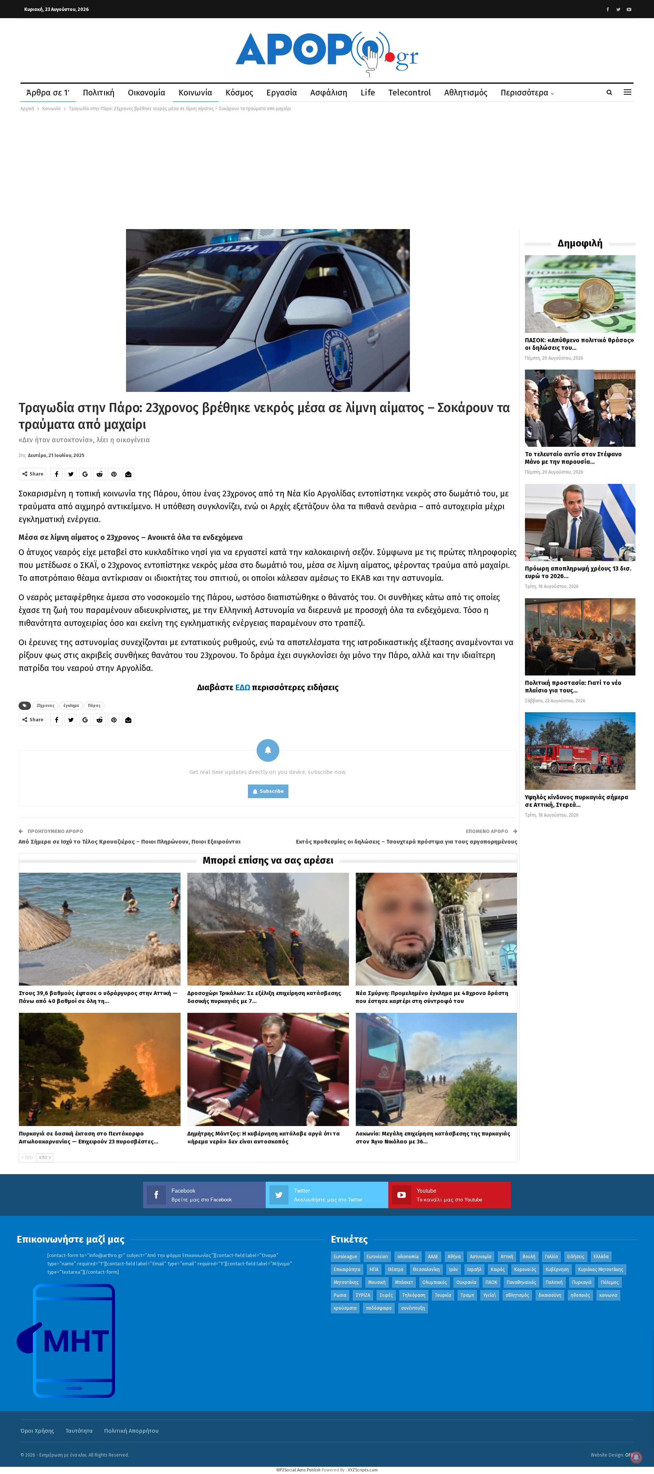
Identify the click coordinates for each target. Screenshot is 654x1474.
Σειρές (386, 1295)
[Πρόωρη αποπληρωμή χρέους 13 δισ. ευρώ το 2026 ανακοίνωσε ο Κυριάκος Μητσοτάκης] (580, 522)
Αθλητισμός (465, 92)
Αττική (507, 1256)
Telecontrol (409, 92)
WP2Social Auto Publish (298, 1470)
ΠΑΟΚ (491, 1282)
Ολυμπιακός (434, 1282)
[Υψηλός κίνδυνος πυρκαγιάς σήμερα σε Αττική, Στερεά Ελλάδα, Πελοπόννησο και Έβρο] (580, 750)
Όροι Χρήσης (37, 1430)
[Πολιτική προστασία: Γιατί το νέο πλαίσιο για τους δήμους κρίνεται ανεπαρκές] (580, 636)
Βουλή (529, 1256)
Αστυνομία (480, 1256)
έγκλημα (71, 705)
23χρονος (45, 705)
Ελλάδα (601, 1256)
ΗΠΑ (374, 1269)
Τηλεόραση (413, 1295)
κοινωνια (608, 1295)
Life (368, 92)
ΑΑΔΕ (433, 1256)
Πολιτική (99, 92)
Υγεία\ (489, 1295)
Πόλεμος (610, 1282)
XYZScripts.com (363, 1470)
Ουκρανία (466, 1282)
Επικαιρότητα (347, 1269)
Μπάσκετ (404, 1282)
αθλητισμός (517, 1295)
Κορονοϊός (525, 1269)
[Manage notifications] (636, 1457)
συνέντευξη (413, 1308)
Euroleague (345, 1256)
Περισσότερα (524, 92)
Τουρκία (443, 1295)
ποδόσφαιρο (379, 1308)
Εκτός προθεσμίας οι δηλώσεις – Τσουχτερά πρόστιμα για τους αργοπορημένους (406, 841)
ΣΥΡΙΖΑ (363, 1295)
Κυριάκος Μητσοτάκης (600, 1269)
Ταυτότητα (79, 1430)
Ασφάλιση (328, 92)
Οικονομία (146, 92)
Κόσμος (239, 92)
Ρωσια (340, 1295)
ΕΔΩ (243, 687)
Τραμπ (467, 1295)
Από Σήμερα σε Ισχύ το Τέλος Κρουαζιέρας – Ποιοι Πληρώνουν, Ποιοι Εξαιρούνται (129, 841)
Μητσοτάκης (346, 1282)
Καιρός (498, 1269)
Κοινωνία (195, 92)
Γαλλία (551, 1256)
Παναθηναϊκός (521, 1282)
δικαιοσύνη (550, 1295)
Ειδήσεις (575, 1256)
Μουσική (377, 1282)
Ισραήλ (474, 1269)
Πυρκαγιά (582, 1282)
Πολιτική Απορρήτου (131, 1430)
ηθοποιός (580, 1295)
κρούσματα (345, 1308)
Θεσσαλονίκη (426, 1269)
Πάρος (94, 705)
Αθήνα (454, 1256)
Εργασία (281, 92)
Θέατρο (395, 1269)
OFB (629, 1455)
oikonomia (408, 1256)
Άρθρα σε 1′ (48, 92)
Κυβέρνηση (557, 1269)
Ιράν (453, 1269)
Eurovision (377, 1256)
